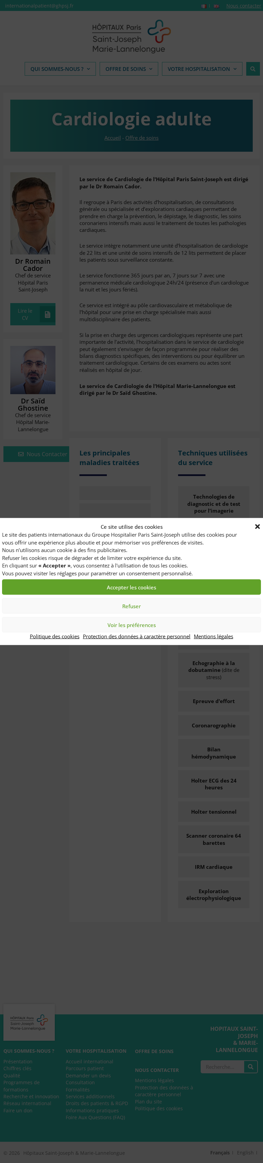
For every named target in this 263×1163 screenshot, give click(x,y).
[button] (257, 526)
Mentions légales (213, 636)
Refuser (131, 606)
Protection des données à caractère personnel (136, 636)
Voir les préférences (132, 625)
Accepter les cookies (131, 587)
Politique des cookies (54, 636)
